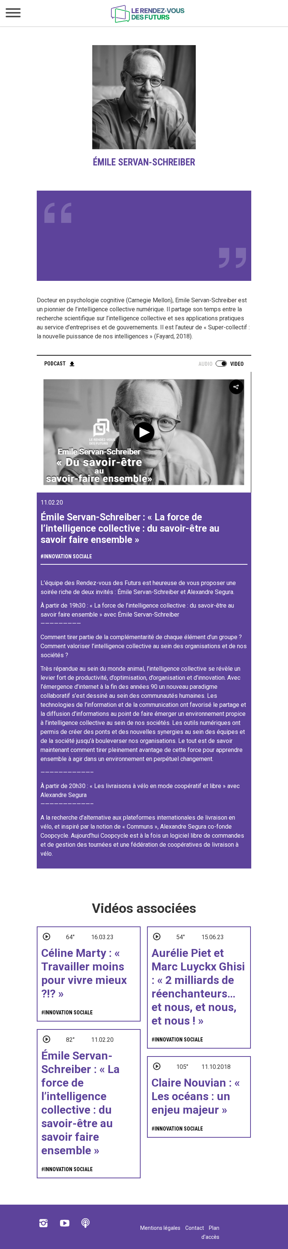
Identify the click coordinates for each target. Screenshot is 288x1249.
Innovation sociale (68, 556)
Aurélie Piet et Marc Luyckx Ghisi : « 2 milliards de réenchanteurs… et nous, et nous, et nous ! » (198, 986)
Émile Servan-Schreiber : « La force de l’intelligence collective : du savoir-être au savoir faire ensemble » (80, 1103)
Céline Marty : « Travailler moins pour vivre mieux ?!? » (84, 973)
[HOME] (148, 21)
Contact (194, 1228)
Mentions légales (160, 1228)
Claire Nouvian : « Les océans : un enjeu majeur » (196, 1096)
